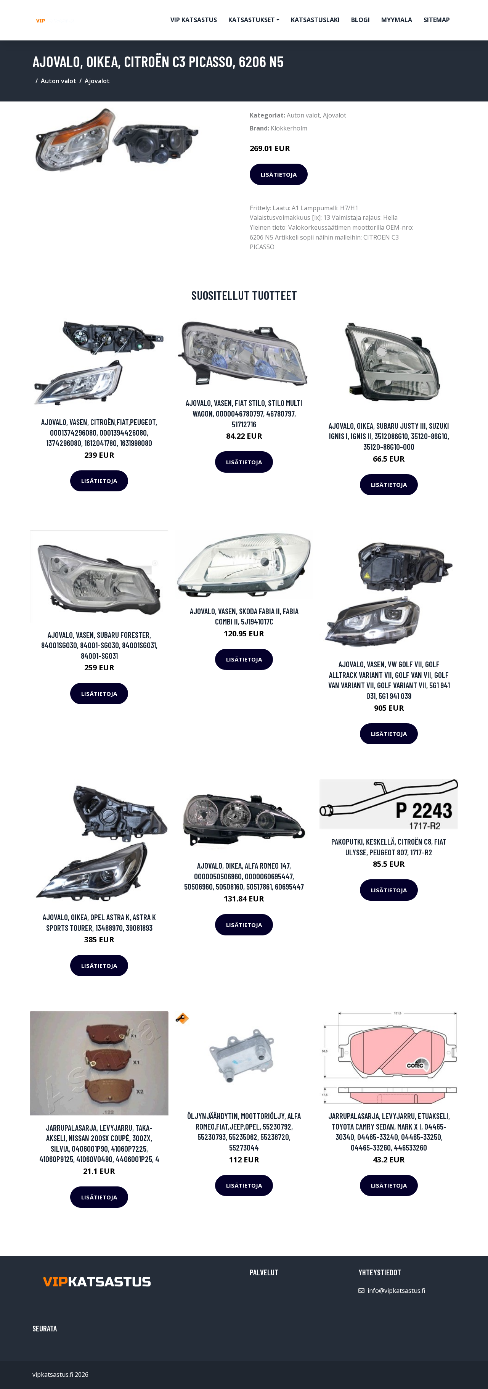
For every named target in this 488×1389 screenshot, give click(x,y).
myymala (396, 20)
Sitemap (437, 20)
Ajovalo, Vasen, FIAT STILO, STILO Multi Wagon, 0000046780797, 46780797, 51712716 (244, 413)
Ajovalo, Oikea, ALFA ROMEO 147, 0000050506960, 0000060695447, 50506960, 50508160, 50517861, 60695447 (244, 876)
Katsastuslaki (315, 20)
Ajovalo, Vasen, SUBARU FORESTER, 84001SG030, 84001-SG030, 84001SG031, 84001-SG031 (99, 645)
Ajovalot (97, 81)
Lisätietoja (279, 174)
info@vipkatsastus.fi (396, 1290)
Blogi (360, 20)
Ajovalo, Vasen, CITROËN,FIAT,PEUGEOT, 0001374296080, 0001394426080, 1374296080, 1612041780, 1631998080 (99, 432)
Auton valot (58, 81)
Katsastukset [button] (251, 20)
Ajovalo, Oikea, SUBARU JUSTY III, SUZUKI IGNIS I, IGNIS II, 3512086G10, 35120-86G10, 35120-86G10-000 (389, 436)
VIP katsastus (193, 20)
